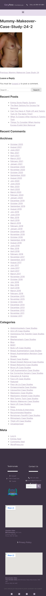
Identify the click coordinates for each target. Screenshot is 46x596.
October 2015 (16, 302)
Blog (12, 342)
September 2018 (17, 240)
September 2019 (17, 206)
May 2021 (14, 153)
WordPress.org (16, 444)
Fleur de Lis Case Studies (21, 384)
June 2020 (15, 184)
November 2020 (17, 169)
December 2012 (17, 310)
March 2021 (15, 158)
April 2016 (14, 288)
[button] (23, 12)
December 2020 (17, 167)
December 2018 (17, 231)
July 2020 (14, 181)
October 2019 (16, 203)
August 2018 (16, 243)
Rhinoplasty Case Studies (21, 418)
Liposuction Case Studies (21, 390)
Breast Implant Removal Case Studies (27, 362)
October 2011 (16, 316)
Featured (14, 381)
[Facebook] (12, 594)
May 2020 (14, 186)
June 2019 (15, 214)
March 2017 (15, 274)
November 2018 (17, 234)
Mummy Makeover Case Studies (24, 401)
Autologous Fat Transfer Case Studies (27, 334)
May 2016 (14, 285)
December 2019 (17, 200)
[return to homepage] (13, 4)
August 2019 (16, 209)
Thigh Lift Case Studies (20, 421)
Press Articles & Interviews (22, 410)
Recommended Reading (20, 412)
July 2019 (14, 212)
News (12, 407)
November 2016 (17, 276)
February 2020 (16, 195)
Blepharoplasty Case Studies (23, 339)
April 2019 (14, 220)
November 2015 (17, 299)
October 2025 (16, 144)
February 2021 (16, 161)
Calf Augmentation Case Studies (24, 370)
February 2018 (16, 254)
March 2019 (15, 223)
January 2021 (16, 164)
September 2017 (17, 259)
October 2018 (16, 237)
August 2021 (16, 147)
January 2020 (16, 198)
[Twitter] (19, 594)
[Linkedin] (27, 594)
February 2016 (16, 293)
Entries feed (15, 439)
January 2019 (16, 229)
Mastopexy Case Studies (21, 393)
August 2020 (16, 178)
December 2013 (17, 307)
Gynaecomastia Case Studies (23, 387)
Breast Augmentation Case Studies (25, 350)
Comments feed (17, 441)
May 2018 (14, 248)
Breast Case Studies (19, 359)
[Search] (38, 486)
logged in (16, 83)
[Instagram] (34, 594)
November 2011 (17, 313)
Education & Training (19, 376)
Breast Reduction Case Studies (24, 365)
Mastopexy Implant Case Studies (25, 395)
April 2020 (15, 189)
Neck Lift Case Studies (20, 404)
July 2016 (14, 282)
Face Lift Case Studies (20, 379)
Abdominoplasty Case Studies (23, 328)
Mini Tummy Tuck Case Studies (24, 398)
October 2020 (16, 172)
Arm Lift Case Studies (20, 331)
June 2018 (15, 245)
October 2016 (16, 279)
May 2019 (14, 217)
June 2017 (14, 268)
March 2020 (15, 192)
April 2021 (14, 155)
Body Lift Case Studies (20, 348)
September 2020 (17, 175)
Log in (13, 436)
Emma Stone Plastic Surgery (23, 102)
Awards (13, 336)
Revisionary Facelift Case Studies (25, 415)
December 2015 (17, 296)
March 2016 (15, 290)
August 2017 (15, 262)
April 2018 (14, 251)
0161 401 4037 (13, 583)
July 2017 (14, 265)
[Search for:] (15, 90)
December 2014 (17, 305)
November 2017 (17, 257)
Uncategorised (16, 424)
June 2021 (15, 150)
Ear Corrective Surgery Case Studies (26, 373)
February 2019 (16, 226)
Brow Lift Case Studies (20, 367)
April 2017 (14, 271)
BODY (13, 345)
